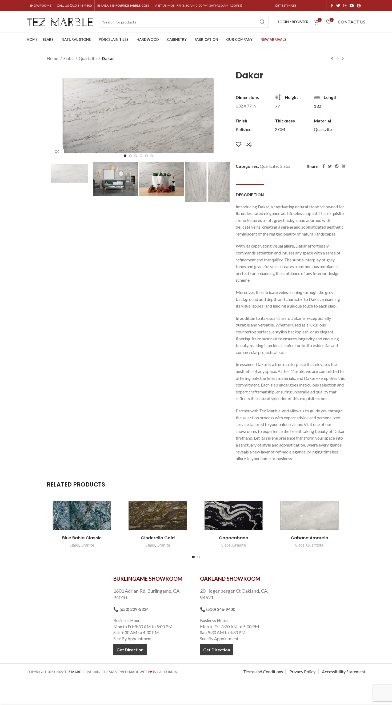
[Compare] (249, 144)
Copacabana (233, 538)
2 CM (280, 129)
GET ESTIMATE (285, 5)
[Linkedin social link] (343, 166)
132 (317, 106)
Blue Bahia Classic (82, 538)
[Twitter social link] (338, 5)
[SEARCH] (262, 22)
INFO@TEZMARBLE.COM (130, 5)
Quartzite (88, 58)
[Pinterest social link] (358, 5)
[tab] (250, 192)
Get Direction (130, 649)
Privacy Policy (302, 671)
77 (277, 106)
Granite (87, 545)
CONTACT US (351, 21)
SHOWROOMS (40, 5)
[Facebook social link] (332, 5)
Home (53, 58)
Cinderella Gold (158, 538)
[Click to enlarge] (57, 151)
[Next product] (342, 59)
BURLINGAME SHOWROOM (147, 578)
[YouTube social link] (351, 5)
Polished (243, 129)
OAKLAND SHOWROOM (230, 578)
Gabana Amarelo (309, 538)
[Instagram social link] (345, 5)
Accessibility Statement (343, 671)
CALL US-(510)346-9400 (74, 5)
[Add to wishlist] (238, 144)
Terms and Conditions (263, 671)
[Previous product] (332, 59)
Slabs (68, 58)
